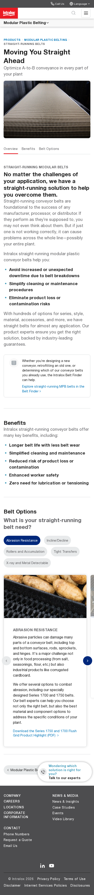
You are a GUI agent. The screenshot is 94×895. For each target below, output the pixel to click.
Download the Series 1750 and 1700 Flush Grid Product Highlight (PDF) (45, 733)
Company (12, 795)
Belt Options (49, 149)
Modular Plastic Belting (25, 22)
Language (80, 3)
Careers (12, 801)
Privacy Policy (48, 879)
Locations (14, 807)
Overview (11, 149)
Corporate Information (16, 815)
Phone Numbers (17, 834)
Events (58, 813)
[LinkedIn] (42, 866)
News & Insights (65, 801)
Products (12, 40)
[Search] (73, 13)
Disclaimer (12, 885)
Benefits (28, 149)
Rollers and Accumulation (25, 551)
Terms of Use (75, 879)
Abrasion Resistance (22, 540)
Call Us (59, 3)
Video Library (63, 819)
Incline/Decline (57, 540)
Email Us (11, 846)
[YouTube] (51, 866)
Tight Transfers (65, 551)
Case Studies (63, 807)
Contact (12, 828)
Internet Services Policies (45, 885)
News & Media (65, 795)
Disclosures (80, 885)
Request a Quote (18, 840)
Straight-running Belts (24, 44)
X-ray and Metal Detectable (27, 563)
